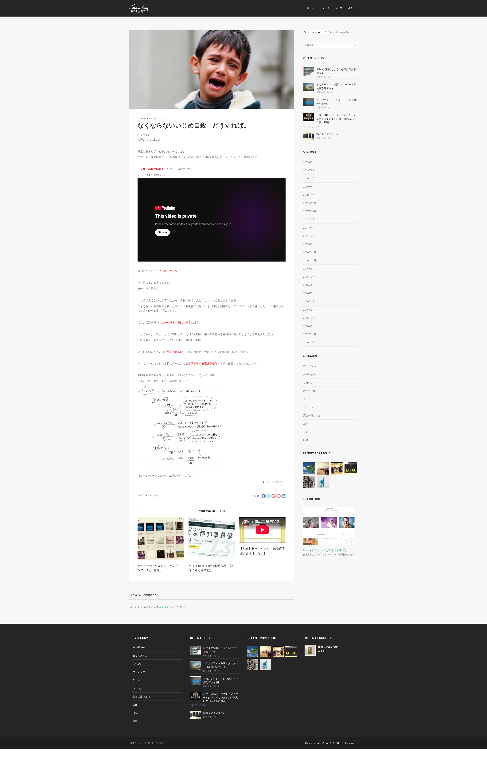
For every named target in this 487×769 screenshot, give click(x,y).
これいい (308, 382)
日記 (305, 431)
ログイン (164, 606)
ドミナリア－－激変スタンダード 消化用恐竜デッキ (220, 665)
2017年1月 (309, 244)
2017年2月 (309, 236)
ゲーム (307, 399)
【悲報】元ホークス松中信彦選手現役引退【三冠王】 (262, 550)
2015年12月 (309, 334)
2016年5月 (309, 293)
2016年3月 (309, 309)
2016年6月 (309, 285)
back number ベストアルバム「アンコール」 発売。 (160, 568)
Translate (350, 32)
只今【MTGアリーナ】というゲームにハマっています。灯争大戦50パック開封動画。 (336, 118)
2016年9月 (309, 268)
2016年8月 (309, 276)
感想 (156, 495)
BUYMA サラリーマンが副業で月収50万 (324, 550)
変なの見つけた (312, 415)
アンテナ (325, 8)
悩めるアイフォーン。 (328, 134)
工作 (305, 423)
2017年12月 (309, 203)
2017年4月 (309, 227)
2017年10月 (309, 211)
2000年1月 (309, 342)
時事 (267, 482)
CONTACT (350, 743)
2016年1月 (309, 326)
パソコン (308, 407)
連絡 (350, 8)
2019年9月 (309, 162)
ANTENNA (323, 743)
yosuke (161, 118)
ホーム (311, 8)
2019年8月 (309, 170)
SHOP (336, 743)
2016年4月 (309, 301)
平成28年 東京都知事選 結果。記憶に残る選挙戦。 (211, 568)
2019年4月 (309, 186)
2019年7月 (309, 178)
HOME (308, 743)
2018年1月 (309, 194)
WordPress (309, 366)
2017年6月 (309, 219)
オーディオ (309, 390)
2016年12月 (309, 252)
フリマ (339, 8)
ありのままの (310, 374)
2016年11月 (309, 260)
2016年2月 (309, 318)
